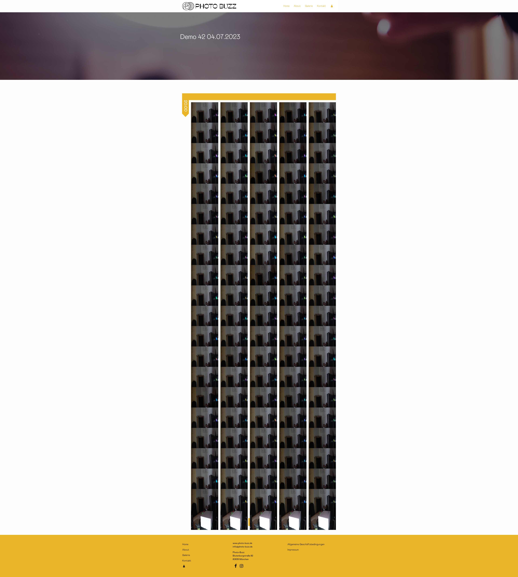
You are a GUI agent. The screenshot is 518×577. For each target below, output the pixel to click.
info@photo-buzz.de (242, 547)
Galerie (309, 6)
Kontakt (321, 6)
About (297, 6)
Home (286, 6)
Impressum (293, 550)
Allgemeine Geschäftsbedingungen (306, 544)
